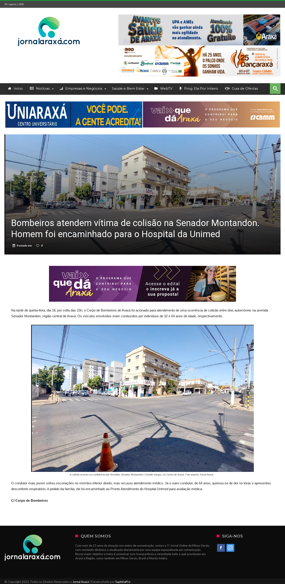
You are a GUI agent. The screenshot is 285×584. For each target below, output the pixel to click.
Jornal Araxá (80, 582)
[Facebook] (221, 548)
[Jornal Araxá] (49, 14)
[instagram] (230, 548)
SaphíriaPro (122, 582)
